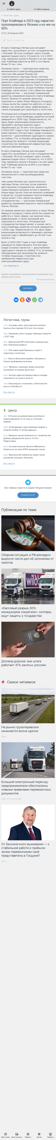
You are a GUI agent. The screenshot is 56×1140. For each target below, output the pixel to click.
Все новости (9, 392)
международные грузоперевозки (35, 274)
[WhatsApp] (34, 299)
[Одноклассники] (22, 299)
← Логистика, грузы (10, 15)
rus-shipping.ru (11, 265)
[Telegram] (40, 299)
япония (17, 277)
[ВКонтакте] (16, 299)
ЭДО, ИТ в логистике (11, 799)
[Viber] (28, 299)
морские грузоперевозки (11, 274)
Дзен (3, 736)
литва (12, 277)
